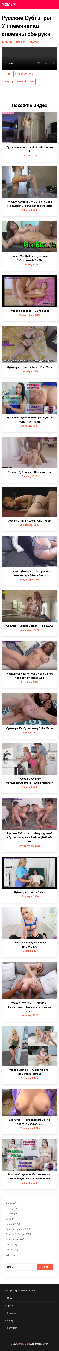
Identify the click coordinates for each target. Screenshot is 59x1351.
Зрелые (11, 1305)
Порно (7, 74)
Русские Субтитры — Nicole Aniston (29, 472)
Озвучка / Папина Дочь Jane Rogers (29, 520)
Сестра (11, 1320)
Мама (10, 1298)
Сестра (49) (12, 1249)
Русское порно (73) (16, 1239)
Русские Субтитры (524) (18, 1234)
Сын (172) (11, 1254)
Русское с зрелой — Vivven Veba (29, 310)
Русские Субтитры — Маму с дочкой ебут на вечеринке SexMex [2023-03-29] (29, 837)
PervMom (12, 1328)
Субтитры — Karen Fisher (29, 892)
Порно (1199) (13, 1224)
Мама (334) (11, 1208)
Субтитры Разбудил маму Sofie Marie (29, 728)
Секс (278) (11, 1244)
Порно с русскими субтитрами (19, 81)
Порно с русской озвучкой (21, 1290)
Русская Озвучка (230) (18, 1229)
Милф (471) (12, 1218)
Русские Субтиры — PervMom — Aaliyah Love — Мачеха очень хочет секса (29, 1007)
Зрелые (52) (12, 1203)
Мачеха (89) (12, 1213)
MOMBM (9, 4)
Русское (11, 1313)
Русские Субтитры (24, 74)
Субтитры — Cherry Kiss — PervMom (29, 367)
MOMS (8, 41)
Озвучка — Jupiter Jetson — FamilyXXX (29, 625)
